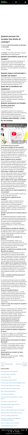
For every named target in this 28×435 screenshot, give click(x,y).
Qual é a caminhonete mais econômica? (10, 423)
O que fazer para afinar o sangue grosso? (10, 388)
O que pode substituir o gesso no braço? (10, 404)
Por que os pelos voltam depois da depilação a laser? (13, 382)
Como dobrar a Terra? (6, 377)
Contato (23, 430)
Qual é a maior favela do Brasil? (8, 391)
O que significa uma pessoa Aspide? (9, 371)
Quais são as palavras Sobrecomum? (9, 415)
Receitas (17, 431)
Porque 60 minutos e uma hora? (8, 374)
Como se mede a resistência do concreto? (10, 385)
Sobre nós (16, 430)
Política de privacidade (7, 430)
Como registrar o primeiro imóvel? (9, 380)
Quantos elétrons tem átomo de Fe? (9, 425)
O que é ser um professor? (7, 407)
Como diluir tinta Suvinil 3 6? (7, 394)
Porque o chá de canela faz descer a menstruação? (13, 410)
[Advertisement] (14, 19)
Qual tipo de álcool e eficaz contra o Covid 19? (11, 412)
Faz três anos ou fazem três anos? (9, 401)
